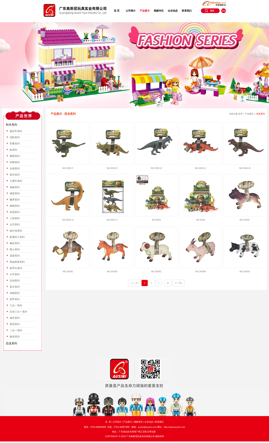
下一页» (178, 283)
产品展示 (145, 10)
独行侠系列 (16, 230)
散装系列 (15, 336)
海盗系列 (15, 187)
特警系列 (15, 162)
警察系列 (15, 156)
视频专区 (159, 10)
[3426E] (68, 247)
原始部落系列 (17, 262)
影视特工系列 (17, 237)
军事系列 (15, 143)
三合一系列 (16, 305)
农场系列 (15, 212)
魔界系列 (15, 199)
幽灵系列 (15, 243)
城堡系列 (15, 193)
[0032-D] (156, 143)
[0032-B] (245, 143)
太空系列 (15, 224)
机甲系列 (15, 299)
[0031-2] (112, 195)
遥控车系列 (16, 131)
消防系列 (15, 137)
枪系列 (13, 149)
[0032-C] (200, 143)
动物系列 (15, 293)
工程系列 (15, 218)
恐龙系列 (11, 343)
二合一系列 (16, 330)
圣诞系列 (15, 255)
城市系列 (15, 318)
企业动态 (173, 10)
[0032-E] (112, 143)
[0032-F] (68, 143)
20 (168, 283)
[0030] (200, 195)
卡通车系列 (16, 181)
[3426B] (200, 247)
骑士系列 (15, 249)
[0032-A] (68, 195)
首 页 (117, 10)
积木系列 (11, 124)
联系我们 (187, 10)
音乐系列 (15, 286)
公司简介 (131, 10)
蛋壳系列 (15, 324)
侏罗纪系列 (16, 268)
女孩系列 (15, 168)
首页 (240, 114)
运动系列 (15, 280)
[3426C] (156, 247)
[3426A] (245, 247)
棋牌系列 (15, 206)
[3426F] (245, 195)
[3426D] (112, 247)
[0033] (156, 195)
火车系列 (15, 274)
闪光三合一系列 (18, 311)
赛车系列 (15, 174)
